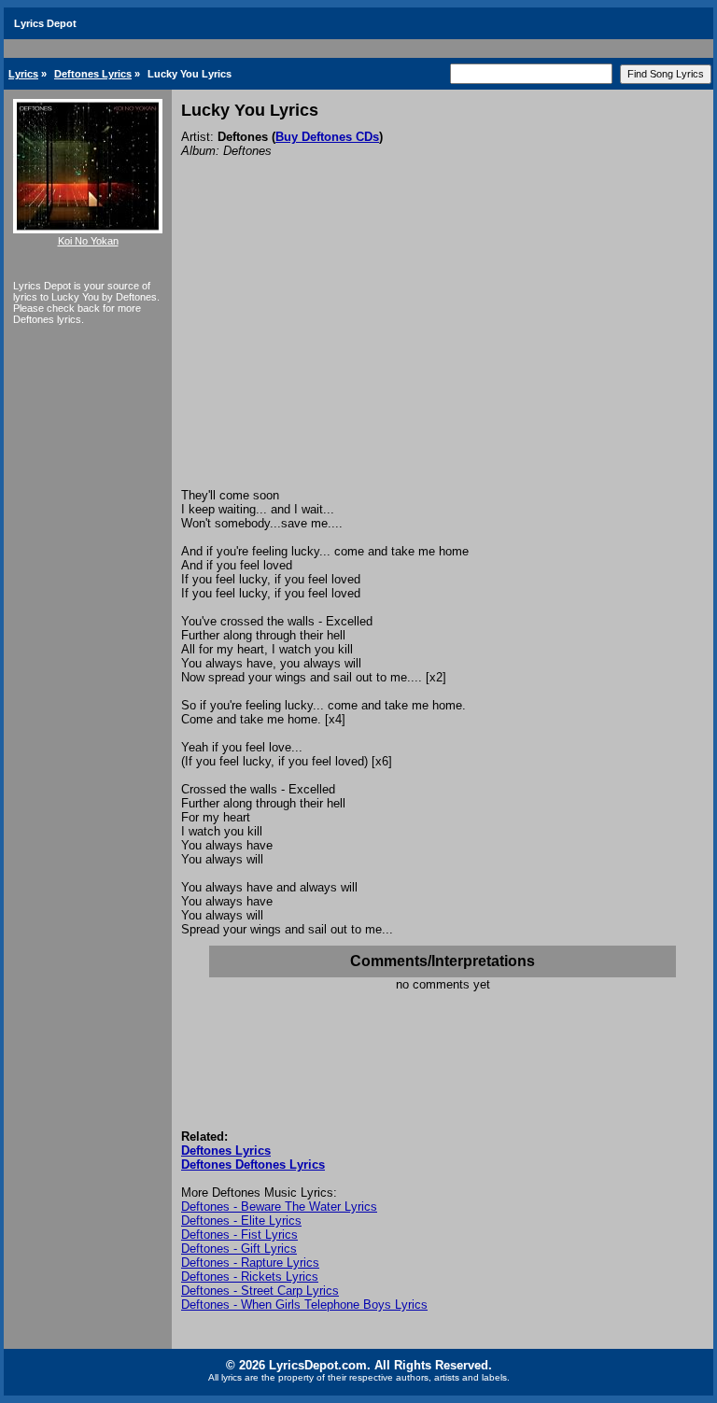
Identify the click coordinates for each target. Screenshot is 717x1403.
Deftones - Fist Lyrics (239, 1235)
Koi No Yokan (88, 240)
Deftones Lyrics (93, 73)
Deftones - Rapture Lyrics (250, 1263)
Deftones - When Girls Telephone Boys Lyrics (304, 1305)
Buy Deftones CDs (327, 137)
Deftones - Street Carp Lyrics (260, 1291)
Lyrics (23, 73)
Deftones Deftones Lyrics (253, 1164)
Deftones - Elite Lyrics (241, 1221)
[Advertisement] (442, 348)
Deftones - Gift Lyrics (239, 1249)
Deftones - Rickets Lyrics (249, 1277)
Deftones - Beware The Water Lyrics (279, 1207)
